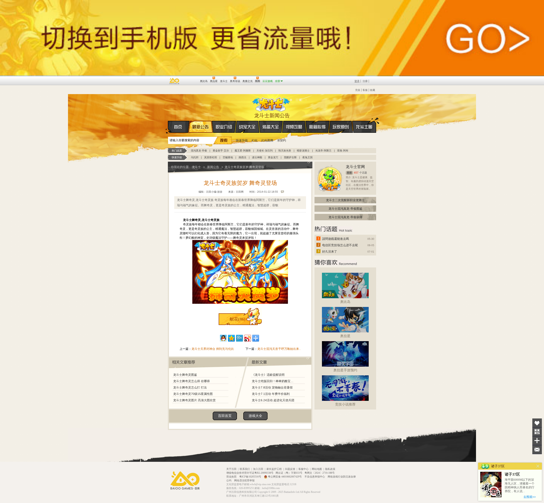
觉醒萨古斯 (290, 157)
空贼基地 (228, 157)
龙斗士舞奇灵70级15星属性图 (193, 394)
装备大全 (271, 127)
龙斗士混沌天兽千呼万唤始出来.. (279, 348)
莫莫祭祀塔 (210, 157)
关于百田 (231, 469)
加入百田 (258, 469)
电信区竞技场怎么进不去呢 (340, 245)
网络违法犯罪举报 (244, 480)
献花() (237, 319)
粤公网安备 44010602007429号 (284, 476)
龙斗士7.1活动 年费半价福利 (271, 394)
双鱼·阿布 (342, 150)
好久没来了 (329, 251)
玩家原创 (341, 127)
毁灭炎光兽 (284, 150)
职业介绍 (224, 127)
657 (356, 172)
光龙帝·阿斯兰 (323, 150)
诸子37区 (512, 474)
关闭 (538, 466)
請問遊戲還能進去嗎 (335, 238)
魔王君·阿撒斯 (243, 150)
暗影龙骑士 (303, 150)
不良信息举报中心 (315, 476)
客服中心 (303, 469)
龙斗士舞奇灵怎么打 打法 (190, 387)
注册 (365, 81)
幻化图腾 (267, 140)
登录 (357, 81)
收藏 (372, 90)
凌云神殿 (257, 157)
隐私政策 (330, 469)
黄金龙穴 (273, 157)
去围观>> (529, 497)
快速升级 (242, 140)
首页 (178, 127)
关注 (537, 431)
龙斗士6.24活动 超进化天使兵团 (273, 400)
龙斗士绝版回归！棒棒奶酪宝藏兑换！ (274, 381)
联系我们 (245, 469)
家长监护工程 (274, 469)
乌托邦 (194, 157)
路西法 (242, 157)
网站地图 (317, 469)
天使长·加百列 (264, 150)
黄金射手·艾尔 (221, 150)
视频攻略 (294, 127)
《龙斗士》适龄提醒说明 (268, 374)
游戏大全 (255, 416)
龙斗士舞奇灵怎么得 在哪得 (191, 381)
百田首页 (225, 416)
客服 (365, 90)
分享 (537, 440)
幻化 (255, 140)
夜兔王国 (307, 157)
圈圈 (349, 173)
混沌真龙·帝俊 (199, 150)
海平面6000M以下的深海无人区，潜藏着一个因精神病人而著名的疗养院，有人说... (519, 485)
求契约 (281, 140)
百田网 (190, 80)
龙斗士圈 (364, 127)
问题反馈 (290, 469)
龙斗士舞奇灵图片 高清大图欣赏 (194, 400)
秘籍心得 (317, 127)
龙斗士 (271, 103)
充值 (357, 90)
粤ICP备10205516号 (250, 476)
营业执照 (231, 476)
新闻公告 (213, 167)
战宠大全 (247, 127)
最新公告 (200, 127)
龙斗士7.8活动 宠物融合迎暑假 (272, 387)
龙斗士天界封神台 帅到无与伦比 (212, 348)
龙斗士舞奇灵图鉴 (185, 374)
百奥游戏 (174, 81)
